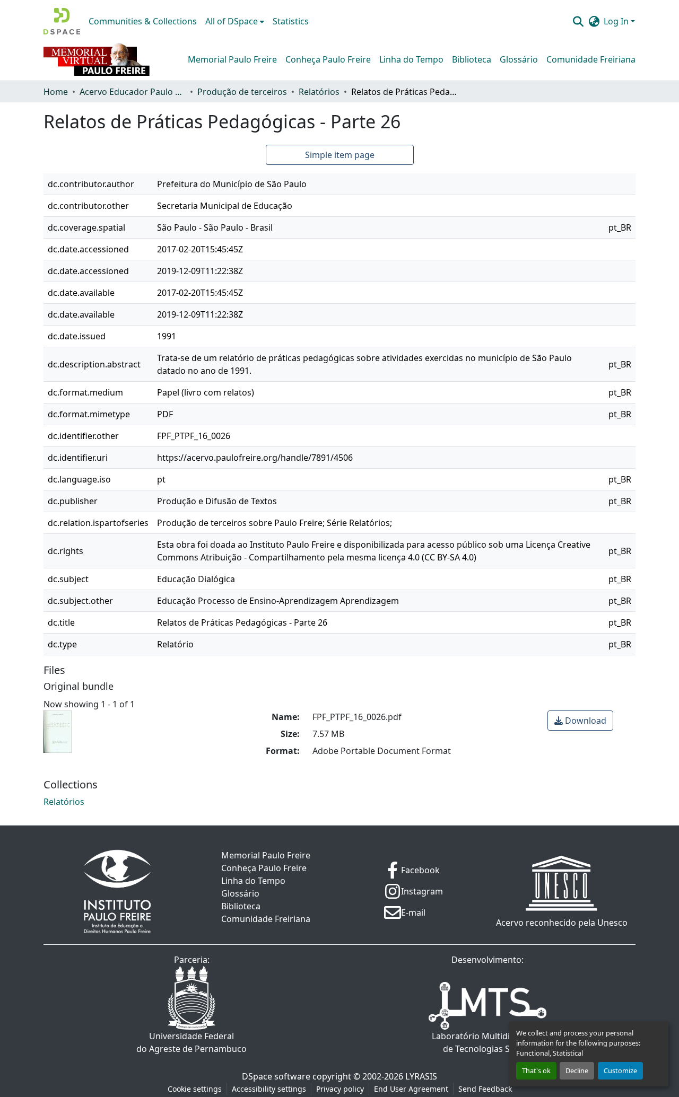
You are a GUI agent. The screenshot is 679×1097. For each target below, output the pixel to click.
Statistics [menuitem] (291, 21)
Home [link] (55, 92)
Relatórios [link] (319, 92)
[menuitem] (234, 21)
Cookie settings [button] (195, 1089)
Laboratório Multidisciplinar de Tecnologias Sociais (488, 1042)
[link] (580, 720)
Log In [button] (617, 21)
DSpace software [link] (276, 1076)
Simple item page (340, 155)
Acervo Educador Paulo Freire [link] (133, 92)
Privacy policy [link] (340, 1089)
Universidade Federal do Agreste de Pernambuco (191, 1042)
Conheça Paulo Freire (328, 59)
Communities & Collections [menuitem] (143, 21)
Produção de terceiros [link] (242, 92)
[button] (61, 21)
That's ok (536, 1070)
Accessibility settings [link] (269, 1089)
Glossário (519, 59)
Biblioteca (471, 59)
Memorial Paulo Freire (232, 59)
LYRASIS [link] (421, 1076)
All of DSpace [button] (231, 21)
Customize (620, 1070)
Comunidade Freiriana (591, 59)
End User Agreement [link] (411, 1089)
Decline (576, 1070)
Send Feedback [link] (485, 1089)
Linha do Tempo (411, 59)
